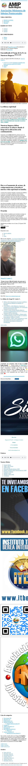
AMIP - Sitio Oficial (8, 466)
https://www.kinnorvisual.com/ (13, 296)
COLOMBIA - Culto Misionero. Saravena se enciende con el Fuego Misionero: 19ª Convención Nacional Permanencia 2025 (15, 307)
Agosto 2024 (8, 759)
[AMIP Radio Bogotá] (14, 620)
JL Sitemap (6, 476)
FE (4, 234)
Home (9, 47)
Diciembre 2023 (8, 760)
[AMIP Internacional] (14, 675)
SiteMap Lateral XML (9, 474)
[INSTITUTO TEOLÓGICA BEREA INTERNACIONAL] (14, 569)
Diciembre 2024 (8, 754)
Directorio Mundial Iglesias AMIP (12, 469)
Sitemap (5, 31)
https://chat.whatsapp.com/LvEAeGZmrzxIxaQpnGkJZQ (14, 376)
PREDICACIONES (8, 20)
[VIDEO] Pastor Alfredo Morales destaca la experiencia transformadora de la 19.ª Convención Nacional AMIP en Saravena (15, 311)
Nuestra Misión (7, 465)
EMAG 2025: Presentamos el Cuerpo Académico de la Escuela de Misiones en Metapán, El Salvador (15, 303)
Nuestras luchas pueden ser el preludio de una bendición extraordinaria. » (12, 240)
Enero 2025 (7, 752)
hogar (5, 236)
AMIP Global (7, 467)
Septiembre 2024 (9, 758)
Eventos (5, 30)
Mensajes (6, 23)
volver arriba (4, 325)
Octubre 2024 (8, 756)
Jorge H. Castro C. (6, 278)
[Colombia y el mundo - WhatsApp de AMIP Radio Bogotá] (14, 344)
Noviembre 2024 (8, 755)
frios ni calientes (7, 233)
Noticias (5, 28)
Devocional (6, 21)
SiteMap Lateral (7, 473)
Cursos (5, 38)
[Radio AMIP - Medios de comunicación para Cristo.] (14, 506)
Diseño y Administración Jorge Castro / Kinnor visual (11, 764)
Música (5, 37)
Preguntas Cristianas (8, 471)
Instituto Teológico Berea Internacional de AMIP (15, 470)
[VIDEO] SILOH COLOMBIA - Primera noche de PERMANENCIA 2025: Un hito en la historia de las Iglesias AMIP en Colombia (15, 316)
